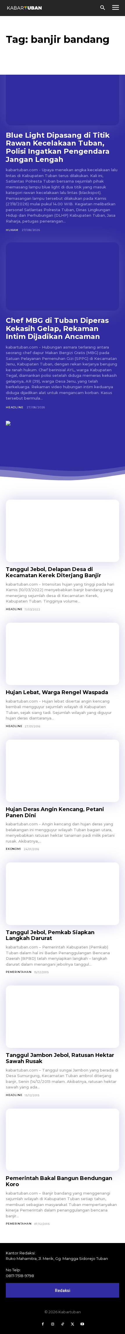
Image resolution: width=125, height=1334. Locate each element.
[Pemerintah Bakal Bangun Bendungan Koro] (62, 1140)
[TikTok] (62, 1324)
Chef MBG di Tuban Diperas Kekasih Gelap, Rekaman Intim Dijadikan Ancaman (57, 328)
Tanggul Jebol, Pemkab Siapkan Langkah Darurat (50, 935)
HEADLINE (14, 407)
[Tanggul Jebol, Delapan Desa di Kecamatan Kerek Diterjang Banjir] (62, 531)
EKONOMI (13, 848)
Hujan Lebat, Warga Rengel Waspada (57, 692)
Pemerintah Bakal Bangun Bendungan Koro (59, 1181)
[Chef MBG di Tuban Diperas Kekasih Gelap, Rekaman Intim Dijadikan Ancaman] (62, 276)
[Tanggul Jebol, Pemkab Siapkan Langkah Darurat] (62, 893)
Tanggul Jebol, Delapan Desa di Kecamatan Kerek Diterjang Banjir (53, 572)
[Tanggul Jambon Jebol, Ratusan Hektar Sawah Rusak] (62, 1016)
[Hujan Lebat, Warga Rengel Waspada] (62, 654)
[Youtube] (82, 1324)
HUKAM (12, 230)
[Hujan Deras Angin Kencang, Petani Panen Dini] (62, 771)
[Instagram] (52, 1324)
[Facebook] (42, 1324)
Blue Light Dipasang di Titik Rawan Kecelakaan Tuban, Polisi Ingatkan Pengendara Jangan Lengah (58, 147)
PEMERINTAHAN (19, 972)
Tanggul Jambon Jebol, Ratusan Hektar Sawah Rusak (60, 1058)
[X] (72, 1324)
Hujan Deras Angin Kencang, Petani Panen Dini (55, 812)
